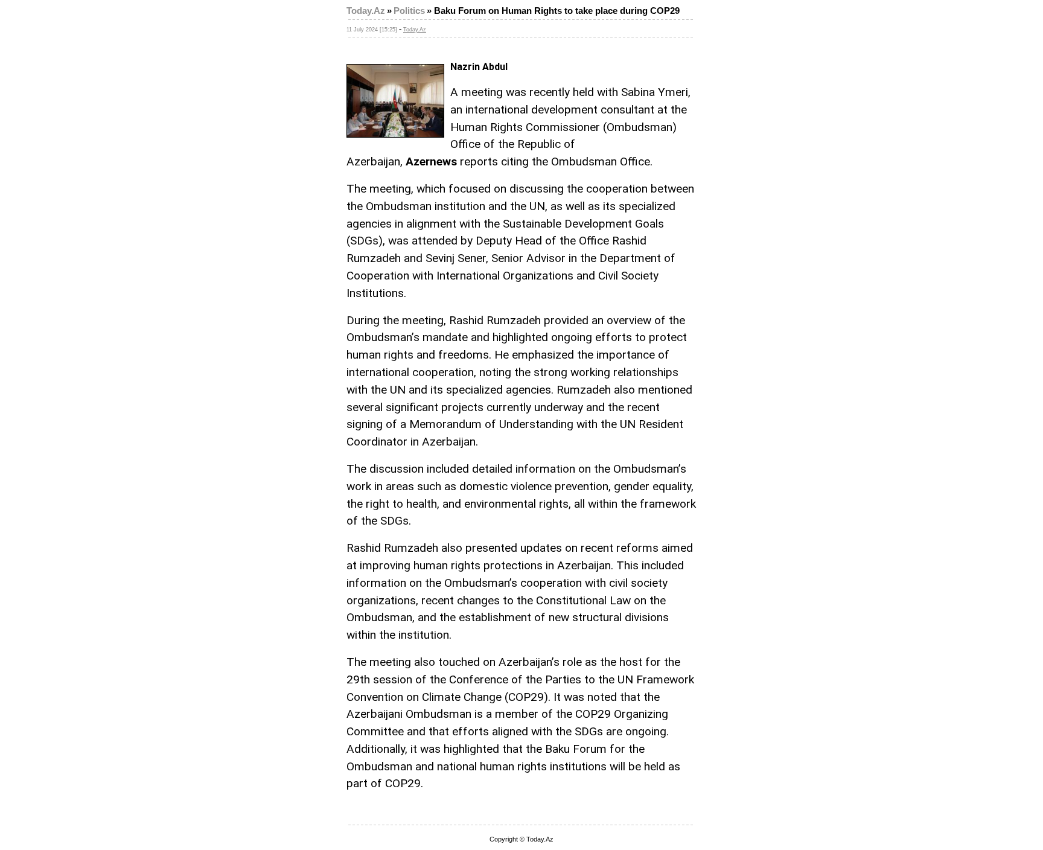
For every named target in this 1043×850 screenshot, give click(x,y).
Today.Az (365, 11)
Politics (409, 11)
